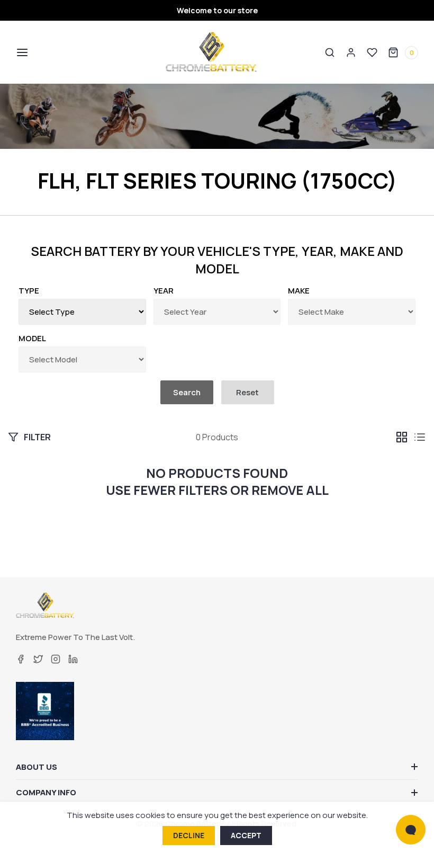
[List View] (419, 437)
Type (29, 290)
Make (299, 290)
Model (32, 338)
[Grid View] (401, 437)
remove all (290, 490)
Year (163, 290)
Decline (188, 835)
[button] (21, 52)
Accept (246, 835)
